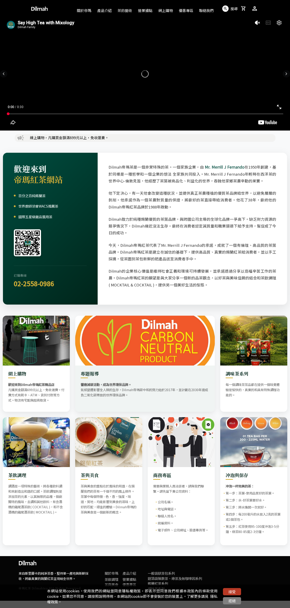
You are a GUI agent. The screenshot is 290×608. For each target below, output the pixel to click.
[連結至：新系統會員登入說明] (282, 566)
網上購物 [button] (165, 10)
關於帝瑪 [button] (84, 10)
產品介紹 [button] (104, 10)
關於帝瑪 (111, 573)
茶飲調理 (111, 579)
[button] (3, 74)
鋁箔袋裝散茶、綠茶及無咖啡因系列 (175, 578)
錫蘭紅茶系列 (158, 583)
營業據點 (145, 10)
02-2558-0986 (34, 283)
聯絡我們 (206, 10)
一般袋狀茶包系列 (161, 573)
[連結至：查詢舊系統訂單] (282, 584)
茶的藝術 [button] (125, 10)
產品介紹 (129, 573)
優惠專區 (186, 10)
